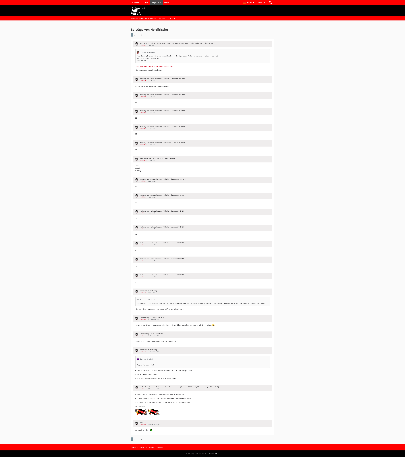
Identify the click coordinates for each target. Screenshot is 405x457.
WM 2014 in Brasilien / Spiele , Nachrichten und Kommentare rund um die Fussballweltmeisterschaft (176, 43)
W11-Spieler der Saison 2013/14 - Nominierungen (158, 158)
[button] (249, 2)
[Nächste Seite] (145, 35)
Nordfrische (143, 45)
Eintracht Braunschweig (148, 291)
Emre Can (143, 423)
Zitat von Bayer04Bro (147, 52)
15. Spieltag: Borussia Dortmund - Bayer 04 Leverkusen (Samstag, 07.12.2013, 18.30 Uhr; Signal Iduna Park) (179, 387)
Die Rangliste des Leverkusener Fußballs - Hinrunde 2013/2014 (163, 179)
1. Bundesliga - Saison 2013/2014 (152, 317)
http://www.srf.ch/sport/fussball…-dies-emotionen (153, 66)
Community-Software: (202, 454)
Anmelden (261, 3)
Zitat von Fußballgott (147, 300)
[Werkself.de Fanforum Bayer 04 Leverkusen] (202, 11)
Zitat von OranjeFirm (147, 359)
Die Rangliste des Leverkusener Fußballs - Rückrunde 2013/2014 (163, 79)
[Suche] (270, 2)
